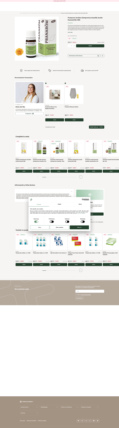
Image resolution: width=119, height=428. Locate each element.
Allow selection (59, 227)
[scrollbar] (59, 177)
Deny (39, 227)
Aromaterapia (34, 13)
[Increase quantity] (74, 45)
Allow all (79, 227)
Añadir (54, 119)
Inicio (21, 13)
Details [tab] (59, 204)
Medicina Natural (26, 13)
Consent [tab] (39, 204)
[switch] (52, 222)
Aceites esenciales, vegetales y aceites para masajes (49, 13)
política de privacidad (86, 294)
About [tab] (80, 204)
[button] (49, 407)
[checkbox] (45, 83)
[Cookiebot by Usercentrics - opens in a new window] (83, 200)
